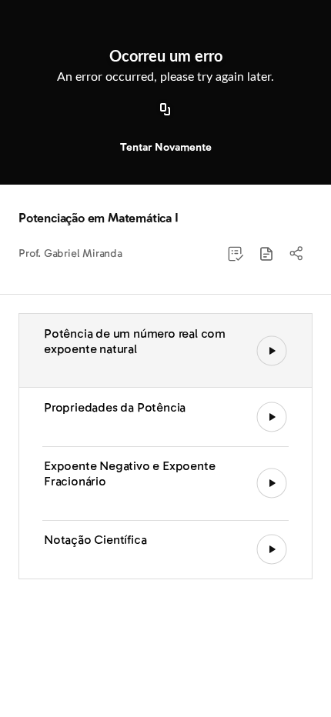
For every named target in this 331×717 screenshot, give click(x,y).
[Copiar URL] (165, 110)
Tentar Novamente (166, 147)
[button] (266, 253)
